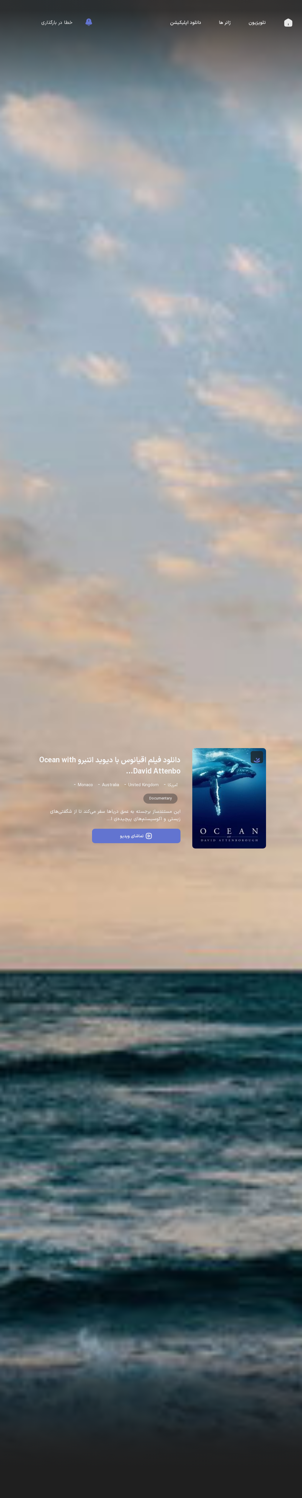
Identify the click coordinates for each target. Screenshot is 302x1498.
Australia (110, 785)
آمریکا (173, 785)
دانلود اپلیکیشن (185, 22)
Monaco (85, 785)
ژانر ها (225, 22)
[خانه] (288, 24)
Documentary (160, 799)
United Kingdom (143, 785)
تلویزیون (257, 22)
